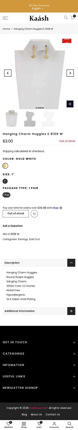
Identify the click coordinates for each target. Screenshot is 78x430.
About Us (36, 414)
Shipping (8, 151)
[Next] (70, 73)
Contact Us (53, 414)
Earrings (23, 239)
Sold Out (34, 239)
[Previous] (7, 73)
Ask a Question (13, 226)
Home (6, 29)
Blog (24, 414)
